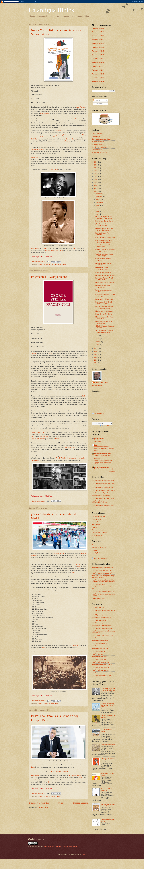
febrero (98, 342)
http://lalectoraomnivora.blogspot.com (103, 490)
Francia (77, 564)
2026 (96, 162)
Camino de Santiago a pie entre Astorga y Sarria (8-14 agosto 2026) (103, 462)
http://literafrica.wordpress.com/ (101, 625)
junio (97, 211)
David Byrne (35, 139)
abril (97, 336)
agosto (98, 205)
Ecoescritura (96, 524)
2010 (96, 363)
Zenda (96, 445)
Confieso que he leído (101, 467)
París (43, 432)
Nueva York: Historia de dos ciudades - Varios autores (103, 217)
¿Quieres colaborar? (98, 144)
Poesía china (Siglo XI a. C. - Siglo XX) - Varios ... (104, 302)
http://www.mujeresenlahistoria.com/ (103, 673)
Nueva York (78, 119)
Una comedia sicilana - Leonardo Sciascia (102, 268)
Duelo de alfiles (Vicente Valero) (103, 469)
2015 (96, 348)
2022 (96, 174)
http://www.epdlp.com (98, 651)
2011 (96, 360)
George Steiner (36, 432)
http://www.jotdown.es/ (99, 659)
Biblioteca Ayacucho (98, 598)
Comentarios (98, 103)
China (32, 767)
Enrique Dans (35, 775)
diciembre (99, 193)
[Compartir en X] (56, 262)
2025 (96, 165)
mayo (98, 214)
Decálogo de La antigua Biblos (101, 139)
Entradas (97, 100)
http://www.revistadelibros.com (101, 675)
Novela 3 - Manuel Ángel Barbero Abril (102, 286)
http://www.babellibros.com (100, 643)
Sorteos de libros (97, 150)
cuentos (59, 264)
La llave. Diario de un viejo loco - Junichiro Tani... (104, 250)
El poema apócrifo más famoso (104, 275)
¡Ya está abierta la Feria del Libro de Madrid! (103, 224)
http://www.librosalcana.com (100, 667)
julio (97, 208)
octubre (98, 199)
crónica (53, 264)
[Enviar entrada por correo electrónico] (48, 261)
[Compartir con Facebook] (58, 262)
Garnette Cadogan (71, 139)
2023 (96, 171)
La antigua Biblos (51, 9)
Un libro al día (99, 438)
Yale (38, 439)
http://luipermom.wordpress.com (102, 628)
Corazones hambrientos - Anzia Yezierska (108, 759)
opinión (59, 796)
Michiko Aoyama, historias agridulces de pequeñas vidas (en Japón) (104, 448)
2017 (96, 188)
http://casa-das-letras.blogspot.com (103, 480)
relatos (64, 264)
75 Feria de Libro (59, 553)
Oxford (57, 439)
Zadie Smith (42, 137)
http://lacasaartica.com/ (99, 620)
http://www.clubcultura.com (100, 648)
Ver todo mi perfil (97, 385)
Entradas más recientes (39, 803)
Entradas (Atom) (43, 807)
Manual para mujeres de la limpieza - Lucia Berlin (103, 241)
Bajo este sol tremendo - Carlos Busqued (108, 805)
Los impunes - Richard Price (104, 299)
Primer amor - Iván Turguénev (104, 282)
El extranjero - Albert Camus (104, 311)
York (47, 436)
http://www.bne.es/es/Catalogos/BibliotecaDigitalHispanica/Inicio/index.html (103, 580)
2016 (96, 191)
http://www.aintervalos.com (100, 638)
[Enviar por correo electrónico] (52, 262)
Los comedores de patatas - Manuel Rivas (103, 290)
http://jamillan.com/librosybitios (101, 617)
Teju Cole (58, 135)
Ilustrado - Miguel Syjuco (103, 272)
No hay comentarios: (38, 261)
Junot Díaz (82, 135)
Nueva (43, 436)
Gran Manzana (44, 113)
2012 (96, 357)
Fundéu (94, 527)
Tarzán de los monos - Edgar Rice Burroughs (104, 254)
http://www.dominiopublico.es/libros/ (103, 567)
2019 (96, 182)
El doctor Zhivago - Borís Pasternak (103, 264)
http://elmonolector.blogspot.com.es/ (103, 487)
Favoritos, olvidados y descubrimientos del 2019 (107, 705)
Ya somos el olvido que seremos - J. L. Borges (108, 689)
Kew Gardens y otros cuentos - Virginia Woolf (104, 322)
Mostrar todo (112, 471)
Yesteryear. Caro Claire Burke (102, 455)
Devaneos (97, 459)
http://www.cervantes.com (100, 646)
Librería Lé (74, 645)
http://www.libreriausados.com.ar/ (102, 664)
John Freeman (80, 107)
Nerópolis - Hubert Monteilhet (106, 789)
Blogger (83, 854)
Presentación (96, 136)
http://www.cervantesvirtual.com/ (102, 570)
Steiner (50, 353)
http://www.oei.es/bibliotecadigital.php (103, 591)
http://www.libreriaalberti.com (101, 662)
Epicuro (33, 353)
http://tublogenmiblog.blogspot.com (102, 635)
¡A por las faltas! (97, 535)
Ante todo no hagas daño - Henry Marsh (103, 245)
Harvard (42, 439)
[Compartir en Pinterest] (60, 262)
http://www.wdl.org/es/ (98, 584)
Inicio (60, 803)
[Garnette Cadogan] (58, 196)
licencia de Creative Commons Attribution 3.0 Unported (60, 846)
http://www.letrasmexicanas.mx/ (102, 573)
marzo (98, 339)
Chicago (33, 439)
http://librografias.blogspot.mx (101, 495)
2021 (96, 176)
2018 (96, 185)
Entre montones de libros (102, 453)
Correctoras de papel (98, 516)
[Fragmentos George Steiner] (58, 323)
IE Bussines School (75, 775)
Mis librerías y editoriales (99, 147)
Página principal (97, 134)
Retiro (73, 573)
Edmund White (52, 137)
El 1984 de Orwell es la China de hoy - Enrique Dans (104, 229)
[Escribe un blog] (54, 262)
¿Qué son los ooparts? (108, 744)
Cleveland (44, 248)
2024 (96, 168)
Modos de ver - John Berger (103, 314)
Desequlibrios (96, 522)
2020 (96, 179)
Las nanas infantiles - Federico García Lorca (104, 278)
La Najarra (95, 550)
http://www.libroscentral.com (100, 670)
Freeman (59, 131)
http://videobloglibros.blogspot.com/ (103, 498)
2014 (96, 351)
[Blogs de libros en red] (99, 558)
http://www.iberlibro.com (99, 656)
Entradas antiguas (80, 803)
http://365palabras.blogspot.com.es (103, 608)
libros (56, 703)
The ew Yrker (70, 447)
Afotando (95, 545)
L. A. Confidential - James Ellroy (105, 237)
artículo (53, 796)
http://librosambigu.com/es (100, 623)
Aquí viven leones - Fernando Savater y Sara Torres (104, 331)
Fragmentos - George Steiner (49, 276)
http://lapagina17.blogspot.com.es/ (102, 493)
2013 (96, 354)
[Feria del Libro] (59, 549)
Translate (107, 426)
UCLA (80, 778)
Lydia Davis (65, 135)
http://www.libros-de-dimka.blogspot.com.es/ (99, 501)
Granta (74, 248)
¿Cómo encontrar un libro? (100, 152)
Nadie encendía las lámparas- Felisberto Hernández (104, 307)
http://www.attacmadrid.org (100, 640)
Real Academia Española (99, 532)
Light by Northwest (97, 553)
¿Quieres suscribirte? (98, 142)
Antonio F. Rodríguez (44, 264)
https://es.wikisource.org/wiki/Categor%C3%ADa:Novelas (103, 576)
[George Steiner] (59, 489)
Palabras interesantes (98, 530)
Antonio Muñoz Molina (38, 149)
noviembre (99, 196)
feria (52, 703)
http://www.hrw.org (97, 654)
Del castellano (96, 519)
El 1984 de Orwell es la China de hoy (58, 771)
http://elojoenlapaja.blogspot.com (102, 615)
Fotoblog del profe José (99, 547)
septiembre (99, 202)
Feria (78, 566)
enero (98, 344)
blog (49, 782)
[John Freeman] (58, 243)
